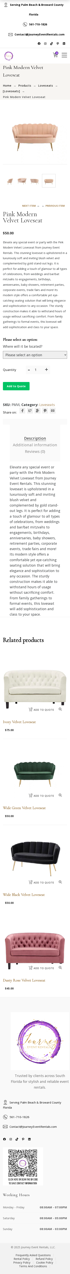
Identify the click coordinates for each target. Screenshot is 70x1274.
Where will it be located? (22, 346)
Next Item (29, 205)
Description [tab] (35, 438)
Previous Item (55, 205)
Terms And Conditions (33, 1266)
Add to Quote (16, 386)
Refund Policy (44, 1259)
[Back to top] (59, 1263)
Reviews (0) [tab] (35, 451)
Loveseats (45, 85)
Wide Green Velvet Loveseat (24, 808)
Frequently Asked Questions (33, 1255)
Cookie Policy (44, 1262)
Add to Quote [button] (44, 709)
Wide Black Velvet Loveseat (24, 894)
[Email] (53, 411)
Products (24, 85)
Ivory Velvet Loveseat (19, 722)
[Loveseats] (11, 91)
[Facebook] (22, 411)
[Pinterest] (45, 411)
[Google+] (37, 411)
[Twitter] (30, 411)
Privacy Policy (21, 1262)
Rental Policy (22, 1259)
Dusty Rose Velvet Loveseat (24, 980)
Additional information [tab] (35, 444)
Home (7, 85)
